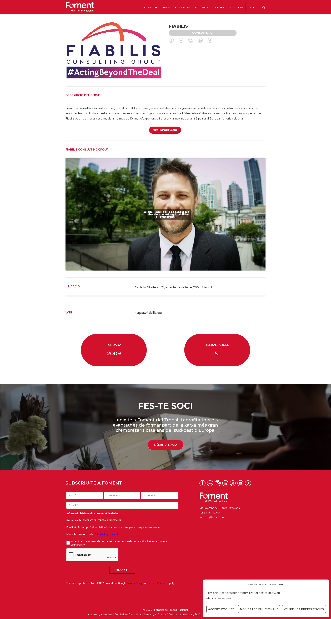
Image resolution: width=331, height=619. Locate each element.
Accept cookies (221, 609)
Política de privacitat (180, 614)
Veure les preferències (304, 609)
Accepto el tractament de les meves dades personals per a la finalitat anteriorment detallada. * (119, 543)
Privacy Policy (134, 583)
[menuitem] (251, 7)
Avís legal (160, 614)
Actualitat (136, 614)
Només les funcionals (259, 609)
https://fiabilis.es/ (148, 313)
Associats (106, 614)
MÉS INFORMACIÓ (165, 130)
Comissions (121, 614)
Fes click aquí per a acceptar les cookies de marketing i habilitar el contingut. (165, 214)
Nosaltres (93, 614)
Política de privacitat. (106, 534)
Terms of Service (157, 583)
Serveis (148, 614)
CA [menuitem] (250, 7)
